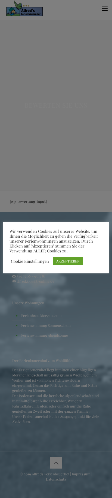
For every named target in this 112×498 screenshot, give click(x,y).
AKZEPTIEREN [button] (68, 261)
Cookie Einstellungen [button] (30, 261)
